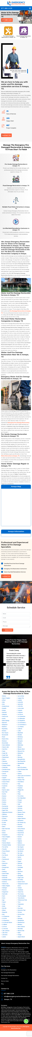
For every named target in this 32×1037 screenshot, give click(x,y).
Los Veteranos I (22, 722)
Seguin (19, 861)
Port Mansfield (21, 798)
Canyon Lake (5, 747)
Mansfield (20, 733)
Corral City (5, 784)
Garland (4, 865)
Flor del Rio (5, 847)
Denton (4, 798)
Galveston (4, 863)
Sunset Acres (21, 881)
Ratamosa (20, 816)
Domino (4, 804)
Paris (19, 784)
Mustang (20, 757)
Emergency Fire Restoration (8, 970)
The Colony (21, 894)
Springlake (20, 875)
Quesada (20, 806)
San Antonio (21, 849)
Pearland (20, 788)
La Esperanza (5, 920)
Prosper (20, 800)
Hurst (3, 896)
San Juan (20, 853)
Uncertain (20, 908)
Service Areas (5, 981)
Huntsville (4, 894)
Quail (19, 804)
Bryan (3, 737)
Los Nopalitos (21, 720)
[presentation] (4, 664)
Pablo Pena (21, 777)
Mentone (20, 739)
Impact (4, 902)
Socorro (20, 865)
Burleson (4, 741)
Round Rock (21, 832)
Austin (3, 718)
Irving (3, 904)
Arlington (4, 714)
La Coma (4, 918)
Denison (4, 796)
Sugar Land (20, 877)
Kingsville (4, 912)
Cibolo (3, 759)
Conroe (4, 773)
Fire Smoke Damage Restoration (10, 975)
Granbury (4, 871)
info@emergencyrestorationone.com (17, 996)
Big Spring (4, 728)
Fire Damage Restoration (8, 972)
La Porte (4, 926)
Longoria (20, 710)
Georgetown (5, 867)
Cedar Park (5, 755)
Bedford (4, 726)
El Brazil (4, 818)
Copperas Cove (6, 779)
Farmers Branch (6, 843)
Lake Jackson (5, 930)
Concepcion (5, 771)
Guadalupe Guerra (6, 879)
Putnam (20, 802)
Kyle (3, 914)
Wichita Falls (21, 930)
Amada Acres (5, 706)
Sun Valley (20, 879)
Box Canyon (5, 733)
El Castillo (4, 820)
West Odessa (21, 926)
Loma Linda (21, 708)
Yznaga (19, 934)
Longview (20, 712)
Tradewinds (21, 904)
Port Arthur (21, 796)
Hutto (3, 898)
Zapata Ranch (21, 937)
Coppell (4, 777)
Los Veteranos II (22, 724)
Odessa (20, 773)
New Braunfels (21, 761)
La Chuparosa (5, 916)
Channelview (5, 757)
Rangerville (20, 814)
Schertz (20, 859)
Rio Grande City (22, 822)
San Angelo (21, 847)
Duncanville (5, 808)
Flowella (4, 849)
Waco (19, 916)
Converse (4, 775)
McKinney (20, 737)
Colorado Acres (6, 769)
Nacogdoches (21, 759)
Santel (19, 857)
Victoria (20, 912)
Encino (4, 830)
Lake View (5, 932)
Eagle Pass (5, 810)
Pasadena (20, 786)
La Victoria (5, 928)
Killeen (4, 910)
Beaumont (5, 724)
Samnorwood (21, 845)
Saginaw (20, 841)
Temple (20, 888)
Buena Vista (5, 739)
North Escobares (22, 767)
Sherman (20, 863)
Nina (19, 765)
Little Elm (20, 706)
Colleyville (5, 767)
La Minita (4, 924)
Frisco (3, 861)
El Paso (4, 824)
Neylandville (21, 763)
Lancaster (4, 934)
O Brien (19, 771)
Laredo (4, 937)
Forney (4, 853)
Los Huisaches (21, 716)
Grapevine (4, 875)
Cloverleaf (5, 763)
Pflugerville (21, 790)
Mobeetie (20, 753)
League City (21, 698)
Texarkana (20, 890)
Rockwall (20, 826)
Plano (19, 794)
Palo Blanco (21, 781)
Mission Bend (21, 749)
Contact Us (6, 135)
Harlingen (4, 888)
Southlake (20, 867)
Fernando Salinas (6, 845)
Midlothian (20, 745)
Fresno (4, 857)
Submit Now (8, 630)
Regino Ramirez (22, 818)
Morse (19, 755)
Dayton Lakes (5, 790)
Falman (4, 841)
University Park (21, 910)
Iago (3, 900)
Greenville (4, 877)
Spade (19, 869)
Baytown (4, 722)
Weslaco (20, 924)
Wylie (19, 932)
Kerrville (4, 908)
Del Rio (4, 794)
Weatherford (21, 922)
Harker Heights (6, 885)
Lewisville (20, 702)
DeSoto (4, 800)
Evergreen (4, 834)
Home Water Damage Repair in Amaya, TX (23, 36)
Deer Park (4, 792)
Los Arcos (20, 714)
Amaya (4, 710)
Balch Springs (5, 720)
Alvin (3, 704)
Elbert (3, 826)
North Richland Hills (23, 769)
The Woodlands (22, 896)
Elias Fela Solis (6, 828)
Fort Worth (5, 855)
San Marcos (21, 855)
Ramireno (20, 810)
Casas (3, 751)
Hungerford (5, 892)
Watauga (20, 918)
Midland (20, 743)
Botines (4, 730)
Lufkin (19, 730)
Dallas (3, 788)
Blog (2, 984)
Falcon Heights (6, 836)
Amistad (4, 712)
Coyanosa (4, 786)
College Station (6, 765)
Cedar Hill (4, 753)
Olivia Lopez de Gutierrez (24, 775)
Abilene (4, 696)
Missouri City (21, 751)
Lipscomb (20, 704)
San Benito (20, 851)
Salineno (20, 843)
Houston (4, 890)
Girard (3, 869)
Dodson (4, 802)
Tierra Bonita (21, 898)
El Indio (4, 822)
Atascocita (5, 716)
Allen (3, 702)
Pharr (19, 792)
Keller (3, 906)
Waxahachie (21, 920)
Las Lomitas (21, 696)
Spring (19, 873)
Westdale (20, 928)
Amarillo (4, 708)
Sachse (20, 839)
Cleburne (4, 761)
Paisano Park (21, 779)
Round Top (20, 834)
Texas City (20, 892)
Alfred (3, 700)
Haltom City (5, 883)
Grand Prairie (5, 873)
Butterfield (5, 743)
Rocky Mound (21, 828)
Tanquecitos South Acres (23, 884)
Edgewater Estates (7, 812)
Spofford (20, 871)
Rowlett (20, 836)
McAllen (20, 735)
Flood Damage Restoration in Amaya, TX (8, 36)
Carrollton (4, 749)
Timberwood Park (22, 900)
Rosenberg (20, 830)
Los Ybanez (21, 726)
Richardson (20, 820)
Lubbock (20, 728)
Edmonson (5, 816)
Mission (20, 747)
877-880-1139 (6, 8)
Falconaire (5, 839)
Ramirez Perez (21, 812)
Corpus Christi (5, 781)
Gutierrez (4, 881)
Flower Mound (6, 851)
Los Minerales (21, 718)
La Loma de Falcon (7, 922)
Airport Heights (6, 698)
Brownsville (5, 735)
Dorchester (5, 806)
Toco (19, 902)
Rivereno (20, 824)
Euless (4, 832)
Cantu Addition (6, 745)
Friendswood (5, 859)
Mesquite (20, 741)
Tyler (19, 906)
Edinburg (4, 814)
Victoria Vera (21, 914)
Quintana (20, 808)
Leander (20, 700)
